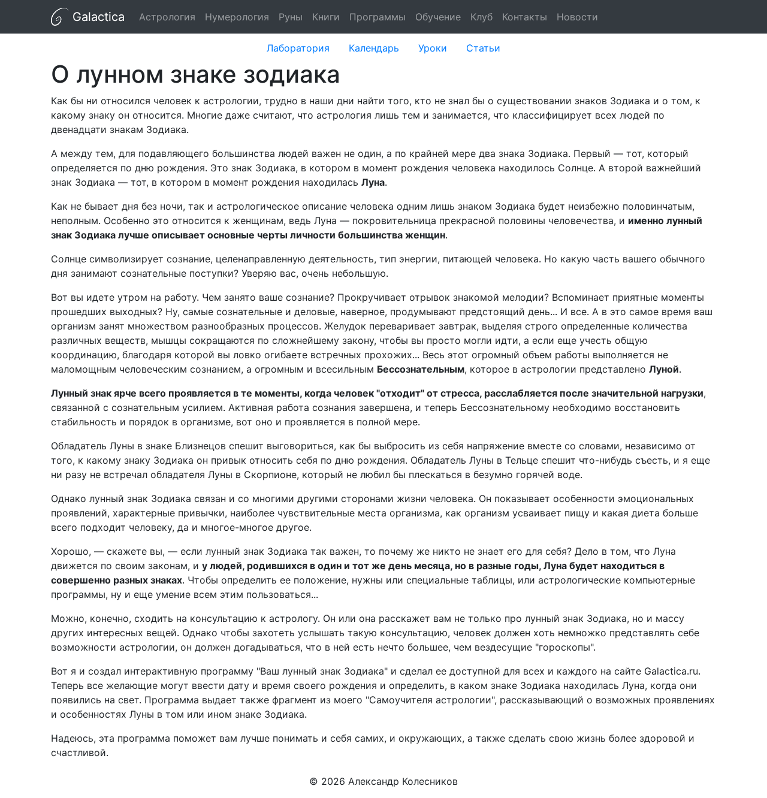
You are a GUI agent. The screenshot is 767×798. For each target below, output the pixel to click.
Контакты (524, 17)
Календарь (374, 48)
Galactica (97, 17)
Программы (377, 17)
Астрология (167, 17)
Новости (577, 17)
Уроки (432, 48)
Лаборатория (298, 48)
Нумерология (237, 17)
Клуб (481, 17)
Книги (326, 17)
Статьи (483, 48)
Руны (291, 17)
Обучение (438, 17)
